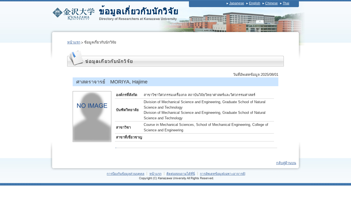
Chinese (271, 3)
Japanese (236, 3)
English (254, 3)
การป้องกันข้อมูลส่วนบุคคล (125, 173)
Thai (286, 3)
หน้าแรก (73, 42)
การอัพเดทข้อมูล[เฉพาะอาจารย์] (222, 173)
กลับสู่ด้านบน (286, 163)
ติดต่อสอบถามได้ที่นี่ (180, 173)
